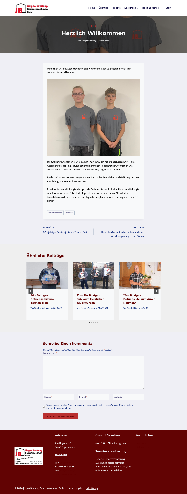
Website (118, 397)
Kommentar (50, 353)
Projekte (116, 7)
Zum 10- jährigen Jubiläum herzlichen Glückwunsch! (90, 299)
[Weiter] (156, 291)
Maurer (69, 212)
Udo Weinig (92, 488)
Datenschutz (142, 447)
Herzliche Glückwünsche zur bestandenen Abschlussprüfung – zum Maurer (122, 232)
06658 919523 (67, 462)
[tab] (89, 322)
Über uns (103, 7)
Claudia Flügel (132, 308)
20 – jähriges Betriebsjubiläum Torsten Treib (65, 230)
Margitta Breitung (89, 41)
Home (91, 7)
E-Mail (83, 397)
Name (48, 397)
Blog (168, 7)
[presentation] (47, 275)
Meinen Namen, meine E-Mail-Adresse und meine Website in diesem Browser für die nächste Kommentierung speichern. (89, 406)
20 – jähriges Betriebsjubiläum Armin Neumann (139, 299)
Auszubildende (55, 212)
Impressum (141, 443)
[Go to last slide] (30, 291)
